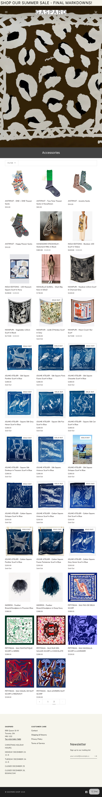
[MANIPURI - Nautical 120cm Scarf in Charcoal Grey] (82, 268)
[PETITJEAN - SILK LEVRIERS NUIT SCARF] (51, 673)
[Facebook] (86, 792)
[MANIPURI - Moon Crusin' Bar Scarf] (82, 311)
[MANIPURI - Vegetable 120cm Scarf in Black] (20, 311)
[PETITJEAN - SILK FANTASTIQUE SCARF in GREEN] (19, 630)
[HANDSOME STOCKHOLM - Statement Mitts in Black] (51, 226)
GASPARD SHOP (13, 792)
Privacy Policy (36, 739)
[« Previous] (39, 701)
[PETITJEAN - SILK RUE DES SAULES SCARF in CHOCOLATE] (51, 630)
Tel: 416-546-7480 (13, 739)
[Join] (93, 756)
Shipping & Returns (39, 735)
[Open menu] (8, 12)
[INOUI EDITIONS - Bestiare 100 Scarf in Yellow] (82, 226)
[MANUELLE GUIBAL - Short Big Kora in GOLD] (51, 268)
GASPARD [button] (9, 727)
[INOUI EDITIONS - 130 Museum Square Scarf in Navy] (19, 268)
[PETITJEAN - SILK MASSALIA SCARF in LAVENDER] (82, 630)
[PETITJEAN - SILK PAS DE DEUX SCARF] (82, 587)
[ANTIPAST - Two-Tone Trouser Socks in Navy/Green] (51, 183)
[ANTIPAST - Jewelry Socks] (82, 183)
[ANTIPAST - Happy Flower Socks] (19, 226)
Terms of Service (38, 743)
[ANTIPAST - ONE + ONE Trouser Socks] (19, 183)
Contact (34, 730)
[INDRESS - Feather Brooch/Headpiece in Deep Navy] (51, 587)
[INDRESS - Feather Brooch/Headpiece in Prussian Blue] (19, 587)
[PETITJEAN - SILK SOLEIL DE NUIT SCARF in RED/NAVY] (19, 673)
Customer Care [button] (39, 727)
